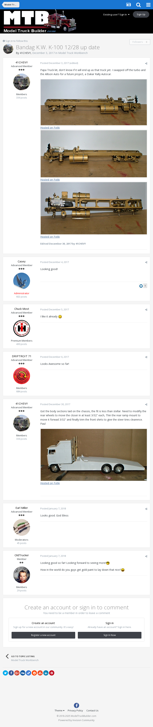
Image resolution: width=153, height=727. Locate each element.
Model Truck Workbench (73, 53)
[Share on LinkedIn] (46, 673)
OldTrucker (22, 555)
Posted (54, 63)
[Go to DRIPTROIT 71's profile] (21, 375)
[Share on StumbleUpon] (40, 673)
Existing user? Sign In (115, 14)
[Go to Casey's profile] (21, 281)
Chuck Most (21, 309)
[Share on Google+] (17, 673)
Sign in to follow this (16, 41)
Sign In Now (110, 635)
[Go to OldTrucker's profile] (21, 574)
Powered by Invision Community (76, 720)
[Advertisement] (76, 690)
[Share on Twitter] (5, 673)
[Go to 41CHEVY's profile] (8, 49)
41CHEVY (25, 53)
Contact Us (92, 710)
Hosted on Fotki (50, 127)
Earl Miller (21, 508)
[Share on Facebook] (11, 673)
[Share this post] (146, 63)
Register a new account (43, 635)
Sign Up (141, 14)
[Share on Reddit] (34, 673)
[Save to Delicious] (28, 673)
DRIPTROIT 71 (22, 356)
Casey (22, 261)
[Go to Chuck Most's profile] (21, 328)
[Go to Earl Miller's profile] (21, 527)
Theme (59, 710)
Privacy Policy (75, 710)
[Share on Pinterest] (51, 673)
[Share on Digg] (22, 673)
